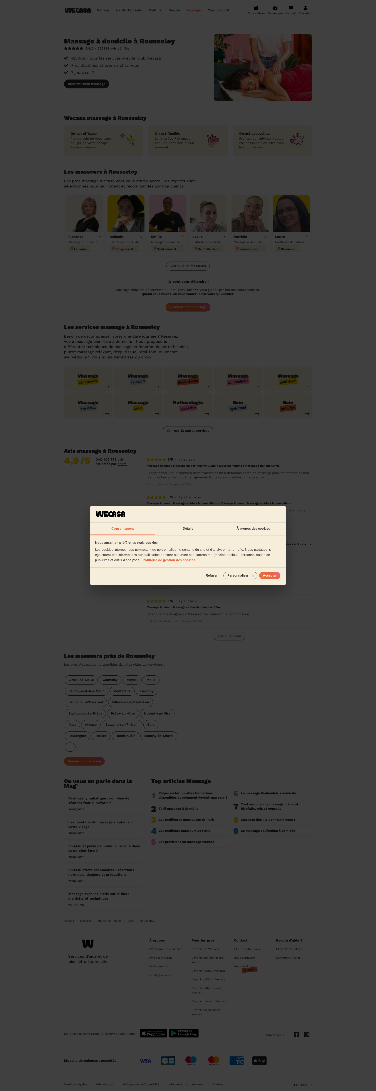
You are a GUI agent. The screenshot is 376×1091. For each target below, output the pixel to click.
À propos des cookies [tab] (253, 528)
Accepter (270, 575)
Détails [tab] (188, 528)
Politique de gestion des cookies (169, 560)
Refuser (212, 575)
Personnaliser (237, 575)
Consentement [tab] (122, 528)
